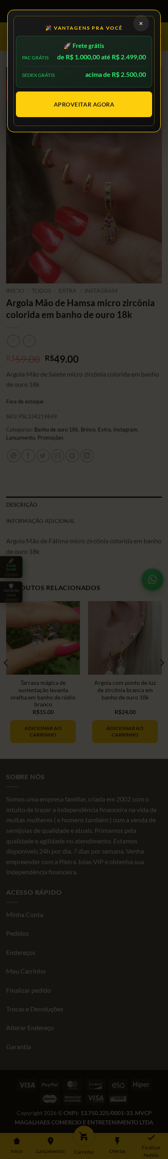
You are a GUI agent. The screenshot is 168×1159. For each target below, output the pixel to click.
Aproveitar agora (84, 104)
